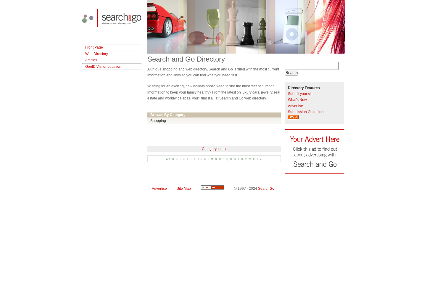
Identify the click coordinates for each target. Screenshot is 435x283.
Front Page (94, 47)
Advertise (295, 106)
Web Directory (96, 54)
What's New (297, 100)
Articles (91, 60)
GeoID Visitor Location (103, 67)
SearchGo (266, 188)
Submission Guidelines (306, 112)
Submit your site (301, 94)
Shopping (158, 121)
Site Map (184, 188)
